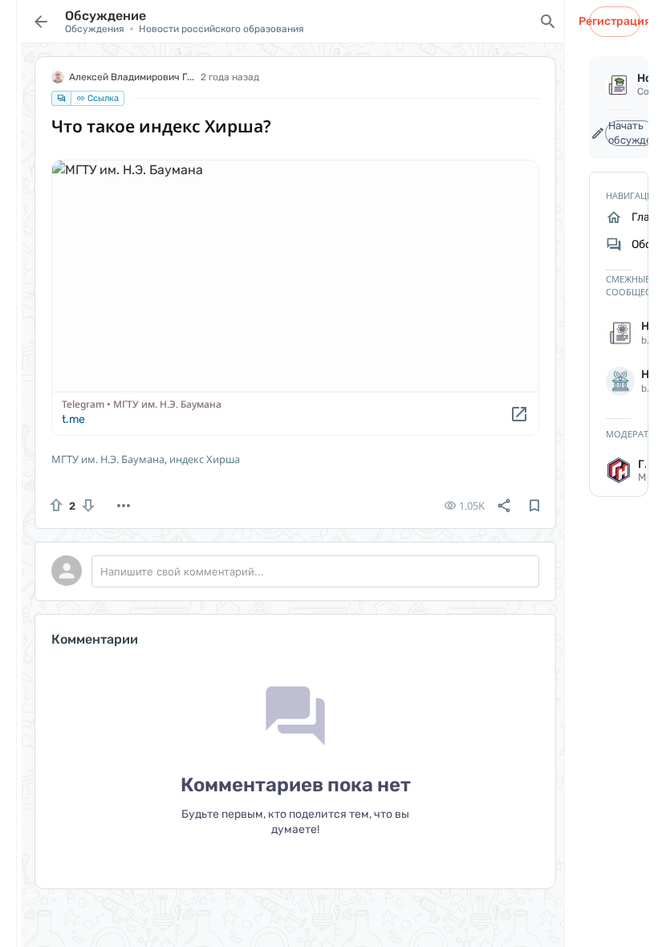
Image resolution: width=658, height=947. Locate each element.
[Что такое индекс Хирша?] (295, 298)
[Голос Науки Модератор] (619, 470)
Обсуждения (94, 29)
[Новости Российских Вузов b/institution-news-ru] (619, 381)
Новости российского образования (221, 29)
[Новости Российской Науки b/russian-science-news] (619, 333)
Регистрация (614, 21)
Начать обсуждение (632, 133)
